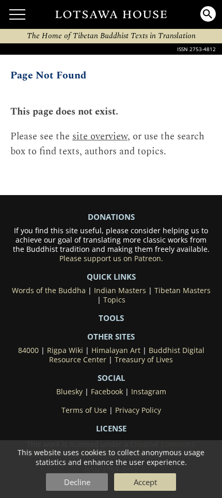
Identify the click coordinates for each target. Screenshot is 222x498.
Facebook (107, 391)
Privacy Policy (138, 410)
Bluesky (69, 391)
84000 (28, 350)
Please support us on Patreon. (111, 258)
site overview (100, 136)
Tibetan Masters (182, 290)
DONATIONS (111, 217)
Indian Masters (120, 290)
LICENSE (111, 428)
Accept (145, 482)
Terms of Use (84, 410)
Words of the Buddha (49, 290)
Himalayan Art (115, 350)
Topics (114, 299)
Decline (77, 482)
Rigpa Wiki (65, 350)
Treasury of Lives (144, 359)
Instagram (148, 391)
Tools (111, 318)
